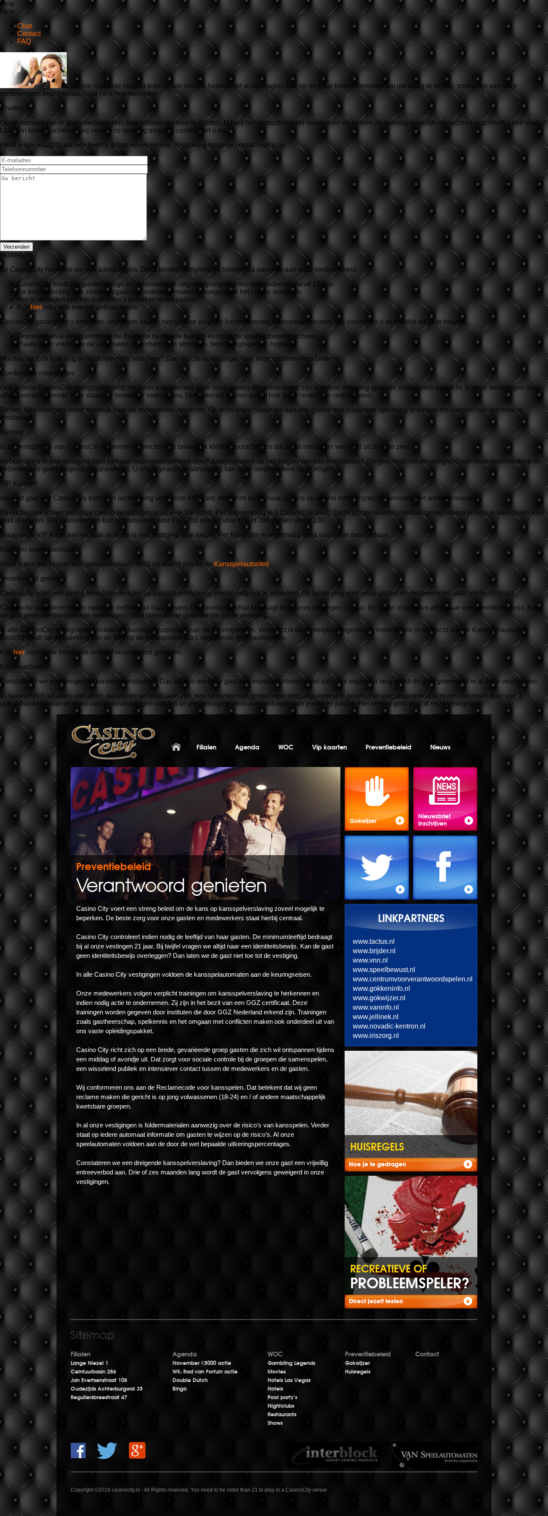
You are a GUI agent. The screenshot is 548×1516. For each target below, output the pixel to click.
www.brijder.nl (374, 950)
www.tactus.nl (374, 941)
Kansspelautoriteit (241, 564)
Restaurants (282, 1414)
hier (37, 307)
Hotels (275, 1388)
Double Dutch (190, 1380)
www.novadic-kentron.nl (389, 1026)
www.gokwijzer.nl (379, 998)
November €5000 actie (202, 1363)
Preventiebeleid (388, 747)
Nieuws (440, 747)
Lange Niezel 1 (89, 1363)
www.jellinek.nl (376, 1016)
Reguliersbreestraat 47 (99, 1397)
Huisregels (357, 1371)
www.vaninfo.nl (376, 1007)
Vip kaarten (329, 747)
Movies (277, 1371)
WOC (285, 747)
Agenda (247, 747)
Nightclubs (281, 1406)
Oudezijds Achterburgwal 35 (107, 1388)
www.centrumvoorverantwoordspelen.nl (413, 979)
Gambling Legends (291, 1363)
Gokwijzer (357, 1363)
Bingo (180, 1388)
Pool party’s (282, 1397)
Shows (275, 1423)
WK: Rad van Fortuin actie (205, 1371)
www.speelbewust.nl (384, 969)
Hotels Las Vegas (289, 1380)
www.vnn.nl (370, 960)
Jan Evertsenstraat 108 (99, 1380)
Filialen (206, 747)
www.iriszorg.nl (376, 1035)
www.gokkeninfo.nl (381, 988)
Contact (427, 1354)
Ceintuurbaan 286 (93, 1371)
